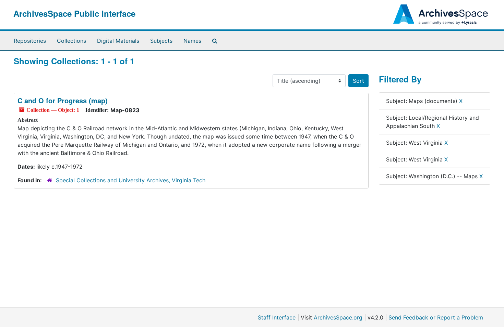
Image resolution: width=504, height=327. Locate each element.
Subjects (161, 40)
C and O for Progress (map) (62, 100)
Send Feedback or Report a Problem (435, 317)
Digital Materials (118, 40)
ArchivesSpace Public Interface (74, 13)
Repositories (30, 40)
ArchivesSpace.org (338, 317)
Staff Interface (277, 317)
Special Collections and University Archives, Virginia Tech (130, 180)
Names (192, 40)
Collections (71, 40)
